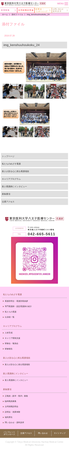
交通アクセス (8, 201)
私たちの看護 (10, 312)
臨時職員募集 (10, 401)
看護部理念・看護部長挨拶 (16, 301)
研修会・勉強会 (11, 343)
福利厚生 (9, 417)
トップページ (8, 156)
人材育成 (9, 333)
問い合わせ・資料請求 (14, 422)
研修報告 (9, 349)
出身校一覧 (9, 317)
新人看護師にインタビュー (14, 186)
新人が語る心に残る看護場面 (15, 171)
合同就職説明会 (11, 406)
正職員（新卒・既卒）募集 (16, 396)
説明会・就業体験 (12, 412)
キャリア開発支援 (12, 338)
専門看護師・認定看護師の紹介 (18, 306)
